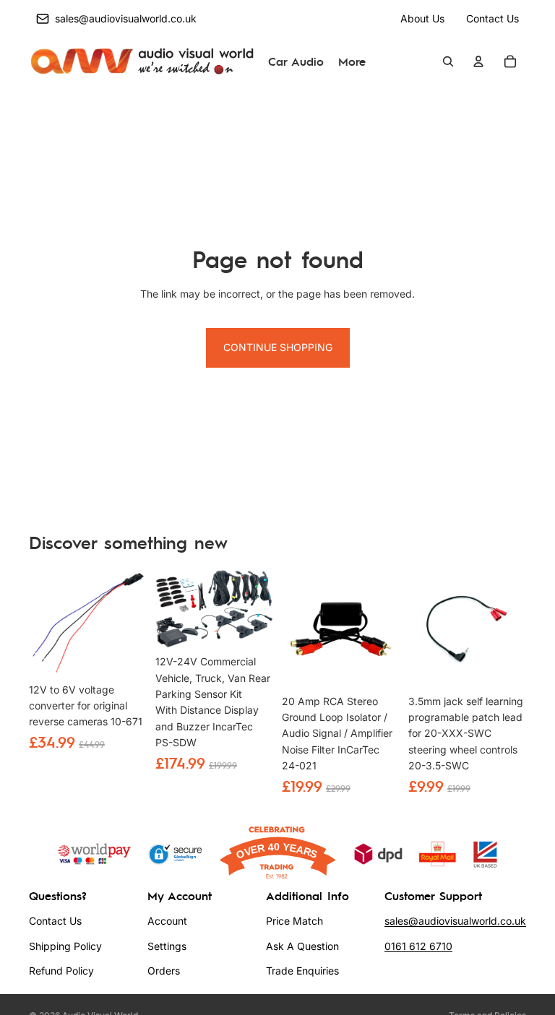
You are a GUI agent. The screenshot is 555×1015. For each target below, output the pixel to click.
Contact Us (492, 18)
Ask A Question (302, 946)
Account (167, 921)
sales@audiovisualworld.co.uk (455, 921)
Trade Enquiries (302, 970)
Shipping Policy (65, 946)
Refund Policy (61, 970)
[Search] (448, 62)
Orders (163, 970)
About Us (422, 18)
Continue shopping (277, 347)
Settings (166, 946)
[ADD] (125, 654)
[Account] (478, 62)
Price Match (294, 921)
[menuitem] (352, 62)
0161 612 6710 (418, 946)
